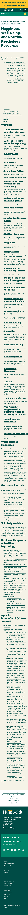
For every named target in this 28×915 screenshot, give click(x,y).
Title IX (6, 870)
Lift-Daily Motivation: (13, 702)
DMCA (5, 867)
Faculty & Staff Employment (11, 878)
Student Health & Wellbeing (11, 903)
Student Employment (9, 881)
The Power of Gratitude (14, 757)
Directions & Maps (9, 828)
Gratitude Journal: (12, 670)
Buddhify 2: (10, 632)
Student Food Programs (10, 900)
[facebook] (15, 803)
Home (3, 20)
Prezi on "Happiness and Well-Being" (14, 62)
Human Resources (8, 883)
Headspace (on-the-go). (14, 686)
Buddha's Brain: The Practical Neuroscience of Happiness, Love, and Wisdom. (15, 573)
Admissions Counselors (11, 841)
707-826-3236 (14, 798)
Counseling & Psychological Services (13, 21)
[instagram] (12, 803)
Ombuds (6, 907)
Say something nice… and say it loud (14, 264)
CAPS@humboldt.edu (14, 800)
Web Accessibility (9, 863)
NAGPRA (6, 872)
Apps (5, 121)
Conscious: (10, 639)
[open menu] (25, 10)
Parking (6, 896)
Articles (6, 117)
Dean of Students (8, 892)
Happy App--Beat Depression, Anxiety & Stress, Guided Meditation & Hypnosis (16, 679)
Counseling (6, 13)
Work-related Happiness (11, 111)
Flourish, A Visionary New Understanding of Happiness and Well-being (16, 599)
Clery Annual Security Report (12, 905)
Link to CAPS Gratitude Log (14, 115)
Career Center (7, 885)
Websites (6, 109)
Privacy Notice (8, 865)
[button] (20, 10)
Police (6, 898)
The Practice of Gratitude (11, 113)
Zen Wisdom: (11, 776)
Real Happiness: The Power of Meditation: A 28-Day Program (15, 591)
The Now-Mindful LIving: (14, 748)
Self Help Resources (7, 58)
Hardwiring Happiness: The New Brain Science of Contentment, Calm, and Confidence (15, 566)
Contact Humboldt (9, 844)
